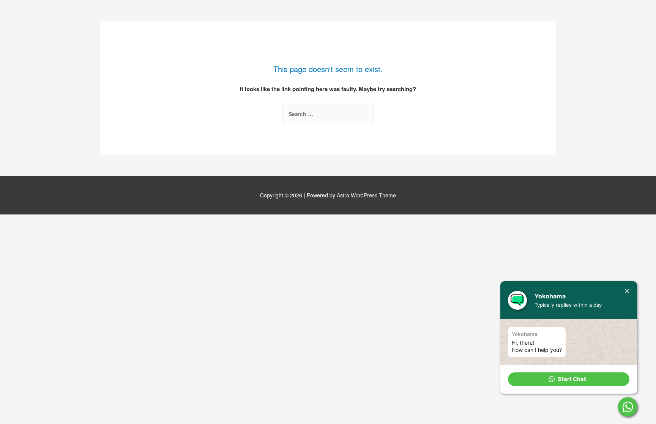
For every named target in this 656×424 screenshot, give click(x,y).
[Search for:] (328, 114)
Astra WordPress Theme (366, 195)
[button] (568, 379)
